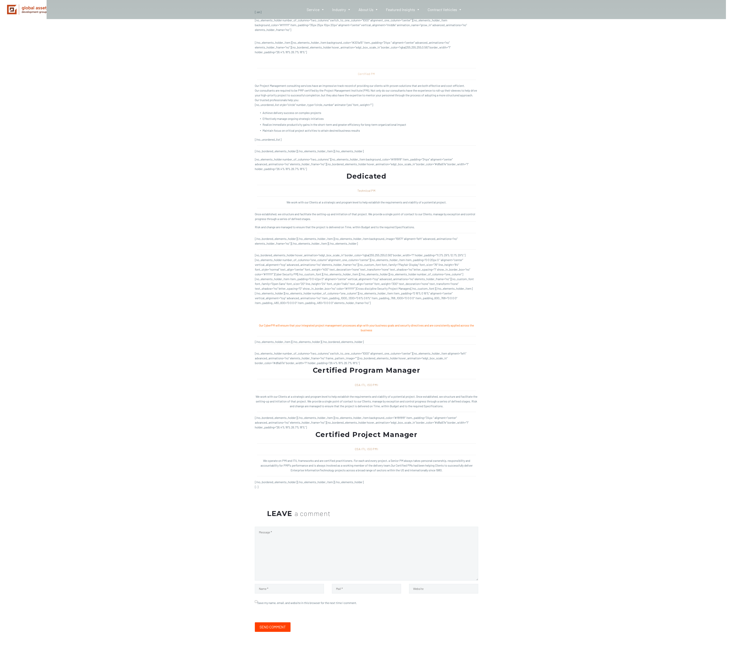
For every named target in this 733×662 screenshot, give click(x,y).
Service (313, 9)
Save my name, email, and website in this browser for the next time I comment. (307, 603)
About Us (365, 9)
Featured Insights (400, 9)
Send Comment (273, 627)
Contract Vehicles (442, 9)
